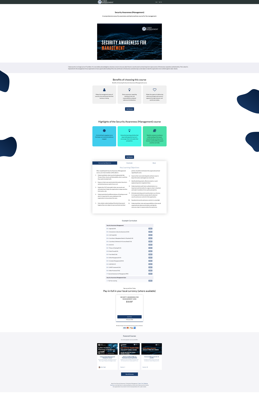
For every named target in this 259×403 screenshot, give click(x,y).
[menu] (158, 2)
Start (150, 228)
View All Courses (129, 374)
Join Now (129, 316)
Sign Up (160, 2)
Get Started (129, 109)
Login (156, 2)
